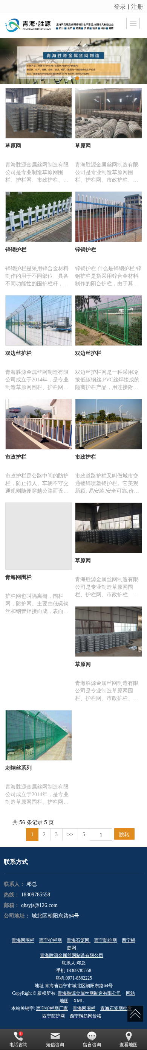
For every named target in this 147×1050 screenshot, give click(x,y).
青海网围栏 (23, 940)
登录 (120, 6)
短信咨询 (55, 1044)
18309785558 (35, 895)
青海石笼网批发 (116, 1008)
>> (70, 834)
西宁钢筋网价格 (85, 1016)
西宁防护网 (105, 940)
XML (79, 1000)
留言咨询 (92, 1044)
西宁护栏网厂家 (52, 1008)
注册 (137, 6)
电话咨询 (18, 1044)
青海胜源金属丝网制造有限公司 (71, 955)
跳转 (124, 834)
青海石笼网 (78, 940)
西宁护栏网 (50, 940)
